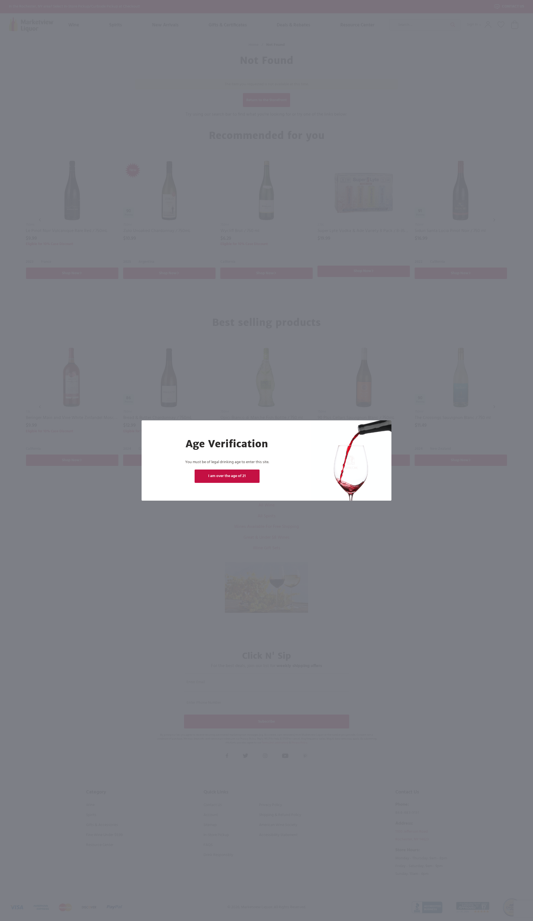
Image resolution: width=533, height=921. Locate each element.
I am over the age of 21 (227, 476)
